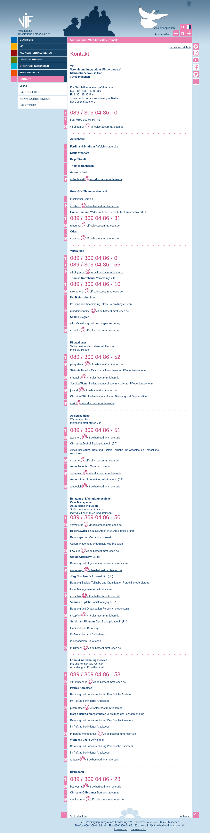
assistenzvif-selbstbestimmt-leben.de (95, 437)
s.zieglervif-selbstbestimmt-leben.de (94, 330)
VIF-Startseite (96, 40)
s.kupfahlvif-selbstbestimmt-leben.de (94, 615)
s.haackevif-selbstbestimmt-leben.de (94, 377)
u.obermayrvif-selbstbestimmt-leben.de (96, 570)
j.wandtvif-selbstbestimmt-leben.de (93, 390)
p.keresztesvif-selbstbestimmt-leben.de (96, 707)
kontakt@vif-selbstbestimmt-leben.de (163, 825)
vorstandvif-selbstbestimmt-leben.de (94, 206)
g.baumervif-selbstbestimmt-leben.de (95, 225)
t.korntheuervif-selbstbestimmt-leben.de (96, 291)
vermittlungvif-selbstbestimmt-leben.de (96, 524)
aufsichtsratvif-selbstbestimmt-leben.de (96, 179)
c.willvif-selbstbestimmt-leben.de (92, 403)
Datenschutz (138, 829)
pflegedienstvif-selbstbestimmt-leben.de (96, 364)
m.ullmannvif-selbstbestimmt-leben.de (95, 647)
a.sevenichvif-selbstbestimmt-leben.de (95, 473)
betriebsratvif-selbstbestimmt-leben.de (95, 786)
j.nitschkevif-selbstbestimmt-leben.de (95, 596)
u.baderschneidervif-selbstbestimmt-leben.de (99, 311)
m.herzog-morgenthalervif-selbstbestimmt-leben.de (103, 733)
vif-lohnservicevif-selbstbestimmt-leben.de (98, 681)
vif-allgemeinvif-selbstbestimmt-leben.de (96, 126)
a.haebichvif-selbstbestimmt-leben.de (95, 486)
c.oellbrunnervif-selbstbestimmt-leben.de (97, 799)
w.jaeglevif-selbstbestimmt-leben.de (94, 759)
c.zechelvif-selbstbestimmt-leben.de (94, 460)
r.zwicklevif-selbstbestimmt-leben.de (94, 550)
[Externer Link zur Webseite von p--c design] (189, 4)
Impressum (120, 829)
